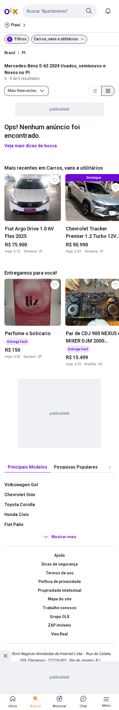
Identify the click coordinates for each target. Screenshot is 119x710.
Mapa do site (59, 599)
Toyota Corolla (19, 504)
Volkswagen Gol (21, 484)
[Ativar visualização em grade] (108, 91)
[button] (59, 11)
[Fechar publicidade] (5, 655)
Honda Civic (16, 514)
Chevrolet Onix (19, 494)
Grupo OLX (59, 616)
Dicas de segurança (60, 564)
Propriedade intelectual (59, 590)
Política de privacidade (59, 581)
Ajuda (59, 555)
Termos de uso (60, 573)
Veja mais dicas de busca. (31, 145)
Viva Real (59, 634)
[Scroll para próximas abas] (110, 467)
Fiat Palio (14, 524)
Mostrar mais (63, 537)
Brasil (9, 53)
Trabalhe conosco (59, 608)
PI (23, 53)
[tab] (27, 467)
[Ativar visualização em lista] (94, 91)
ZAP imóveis (59, 625)
